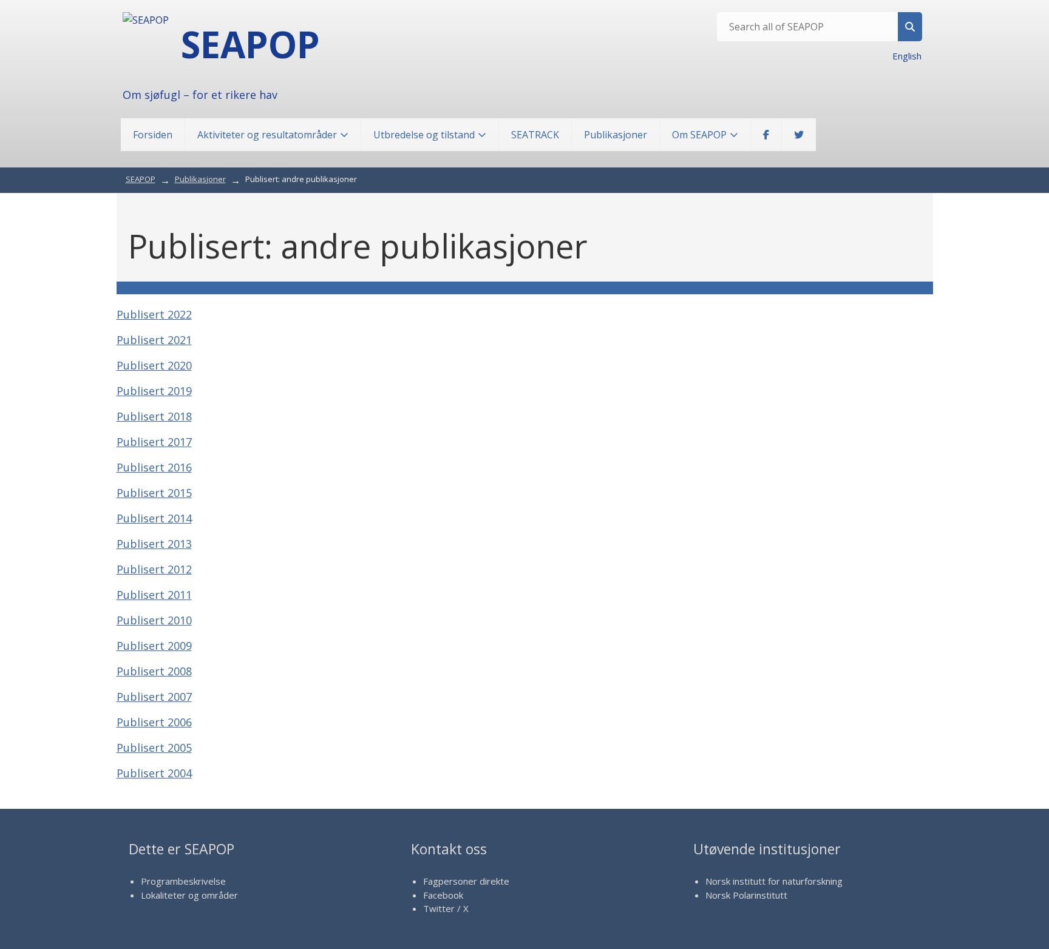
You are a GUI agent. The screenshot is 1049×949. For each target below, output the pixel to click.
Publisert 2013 (154, 543)
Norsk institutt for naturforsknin (771, 881)
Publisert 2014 (154, 518)
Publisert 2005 (154, 747)
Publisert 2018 (154, 416)
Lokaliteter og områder (189, 895)
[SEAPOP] (146, 20)
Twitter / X (446, 908)
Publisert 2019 (154, 390)
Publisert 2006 (154, 722)
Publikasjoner (615, 134)
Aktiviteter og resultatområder (267, 134)
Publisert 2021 (154, 340)
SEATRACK (535, 134)
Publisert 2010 (154, 620)
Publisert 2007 (154, 696)
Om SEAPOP (699, 134)
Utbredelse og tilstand (424, 134)
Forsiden (152, 134)
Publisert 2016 (154, 467)
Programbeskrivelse (183, 881)
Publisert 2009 (154, 645)
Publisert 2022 (154, 314)
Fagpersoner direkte (466, 881)
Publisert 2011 (154, 594)
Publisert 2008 (154, 671)
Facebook (443, 895)
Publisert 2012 (154, 569)
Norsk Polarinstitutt (746, 895)
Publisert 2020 (154, 365)
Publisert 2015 (154, 492)
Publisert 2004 (154, 773)
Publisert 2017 (154, 441)
